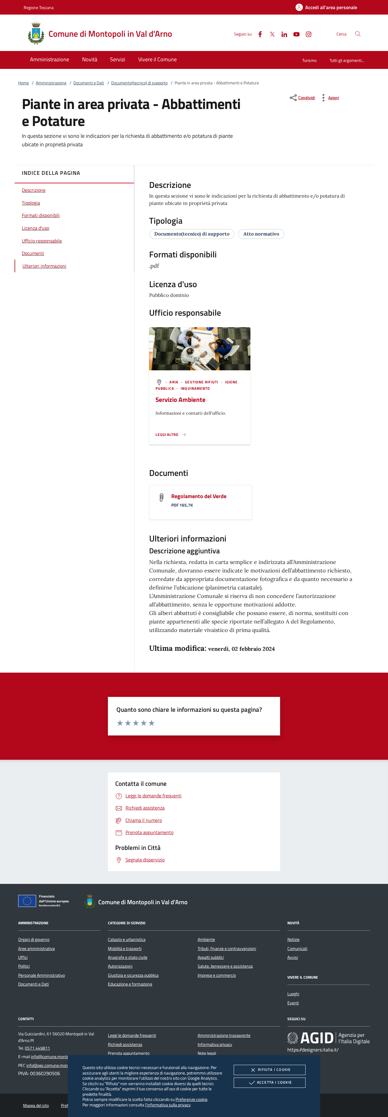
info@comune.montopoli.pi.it (56, 1056)
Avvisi (292, 957)
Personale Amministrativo (41, 975)
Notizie (293, 939)
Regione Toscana (39, 7)
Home (23, 83)
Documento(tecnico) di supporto (139, 83)
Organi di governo (33, 939)
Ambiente (206, 939)
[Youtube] (294, 33)
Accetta (274, 1082)
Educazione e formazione (130, 984)
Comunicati (297, 948)
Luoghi (293, 993)
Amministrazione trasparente (224, 1035)
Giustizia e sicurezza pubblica (133, 975)
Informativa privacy (215, 1044)
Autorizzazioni (120, 966)
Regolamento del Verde (198, 496)
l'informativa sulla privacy (167, 1105)
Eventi (293, 1003)
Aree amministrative (36, 948)
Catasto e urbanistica (127, 939)
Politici (24, 966)
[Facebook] (258, 33)
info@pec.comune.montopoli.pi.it (55, 1065)
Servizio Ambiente (181, 399)
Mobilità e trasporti (125, 948)
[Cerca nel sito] (357, 33)
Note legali (207, 1053)
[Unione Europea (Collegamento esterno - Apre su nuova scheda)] (45, 902)
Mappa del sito (36, 1105)
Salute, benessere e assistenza (225, 966)
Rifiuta (274, 1069)
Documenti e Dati (88, 83)
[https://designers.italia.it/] (328, 1038)
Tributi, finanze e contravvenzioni (227, 948)
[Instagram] (306, 33)
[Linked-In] (282, 33)
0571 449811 (37, 1048)
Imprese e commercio (217, 975)
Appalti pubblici (211, 957)
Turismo (309, 60)
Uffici (23, 957)
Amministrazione (51, 83)
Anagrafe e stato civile (127, 957)
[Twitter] (270, 33)
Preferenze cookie (191, 1099)
